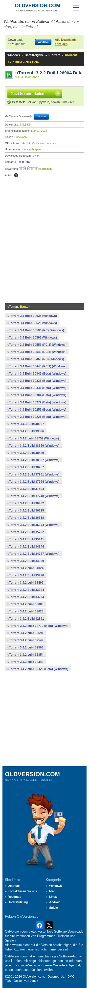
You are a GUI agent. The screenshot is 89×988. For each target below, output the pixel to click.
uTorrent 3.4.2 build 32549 (25, 640)
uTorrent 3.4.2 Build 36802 (25, 503)
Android (54, 902)
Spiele (53, 907)
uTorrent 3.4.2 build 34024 (25, 568)
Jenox (34, 981)
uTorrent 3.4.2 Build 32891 (25, 618)
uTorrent (54, 55)
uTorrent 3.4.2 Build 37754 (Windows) (33, 481)
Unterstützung (18, 902)
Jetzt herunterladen (27, 93)
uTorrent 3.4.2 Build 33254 (25, 597)
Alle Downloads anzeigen (66, 42)
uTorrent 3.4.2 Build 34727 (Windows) (33, 554)
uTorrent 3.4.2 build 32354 (25, 654)
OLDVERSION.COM (37, 5)
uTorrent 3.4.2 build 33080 (25, 604)
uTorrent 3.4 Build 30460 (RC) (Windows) (35, 359)
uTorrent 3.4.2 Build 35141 (25, 539)
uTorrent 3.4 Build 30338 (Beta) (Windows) (36, 381)
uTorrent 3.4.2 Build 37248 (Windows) (33, 496)
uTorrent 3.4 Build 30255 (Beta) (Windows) (36, 409)
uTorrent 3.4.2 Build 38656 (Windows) (33, 445)
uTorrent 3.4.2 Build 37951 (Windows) (33, 474)
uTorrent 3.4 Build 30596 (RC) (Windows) (35, 330)
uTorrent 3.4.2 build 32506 (25, 647)
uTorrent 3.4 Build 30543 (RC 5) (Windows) (37, 352)
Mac (52, 891)
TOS (8, 981)
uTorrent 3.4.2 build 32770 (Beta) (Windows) (37, 626)
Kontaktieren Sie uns (22, 891)
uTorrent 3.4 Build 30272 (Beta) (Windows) (36, 402)
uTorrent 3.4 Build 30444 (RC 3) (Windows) (37, 366)
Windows (13, 55)
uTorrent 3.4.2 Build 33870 (25, 575)
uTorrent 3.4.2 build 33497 (25, 582)
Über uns (14, 886)
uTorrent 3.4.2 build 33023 (25, 611)
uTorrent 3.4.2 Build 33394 (25, 590)
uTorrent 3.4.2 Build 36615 (25, 510)
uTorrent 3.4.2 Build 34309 (25, 561)
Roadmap (14, 897)
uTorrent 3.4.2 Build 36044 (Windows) (33, 525)
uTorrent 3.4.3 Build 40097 (25, 424)
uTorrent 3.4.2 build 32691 (25, 633)
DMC (70, 976)
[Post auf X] (16, 175)
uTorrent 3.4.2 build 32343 (25, 662)
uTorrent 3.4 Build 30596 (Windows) (32, 337)
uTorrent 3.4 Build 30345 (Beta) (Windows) (36, 373)
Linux (53, 897)
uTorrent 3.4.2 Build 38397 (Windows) (33, 460)
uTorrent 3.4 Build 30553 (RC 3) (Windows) (37, 344)
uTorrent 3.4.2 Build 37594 (25, 489)
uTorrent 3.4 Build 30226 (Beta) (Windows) (36, 417)
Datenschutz (56, 976)
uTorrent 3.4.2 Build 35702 (25, 532)
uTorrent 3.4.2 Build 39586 (25, 431)
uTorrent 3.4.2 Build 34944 (25, 546)
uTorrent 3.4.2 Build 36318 (25, 517)
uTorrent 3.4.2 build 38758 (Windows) (33, 438)
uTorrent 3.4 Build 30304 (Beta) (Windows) (36, 395)
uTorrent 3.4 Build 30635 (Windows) (32, 316)
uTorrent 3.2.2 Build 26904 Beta (49, 72)
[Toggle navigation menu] (76, 7)
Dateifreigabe (34, 55)
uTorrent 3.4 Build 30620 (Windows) (32, 323)
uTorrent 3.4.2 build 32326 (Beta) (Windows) (37, 669)
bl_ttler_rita (22, 161)
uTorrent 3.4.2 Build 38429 (25, 453)
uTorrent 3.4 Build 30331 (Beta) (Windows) (36, 388)
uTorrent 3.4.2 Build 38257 (25, 467)
